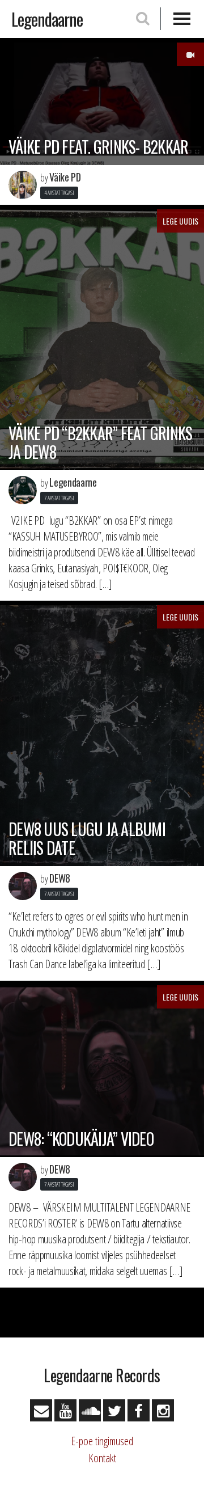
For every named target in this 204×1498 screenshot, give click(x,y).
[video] (190, 54)
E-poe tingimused (102, 1441)
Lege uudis (180, 221)
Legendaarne (47, 19)
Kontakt (102, 1458)
